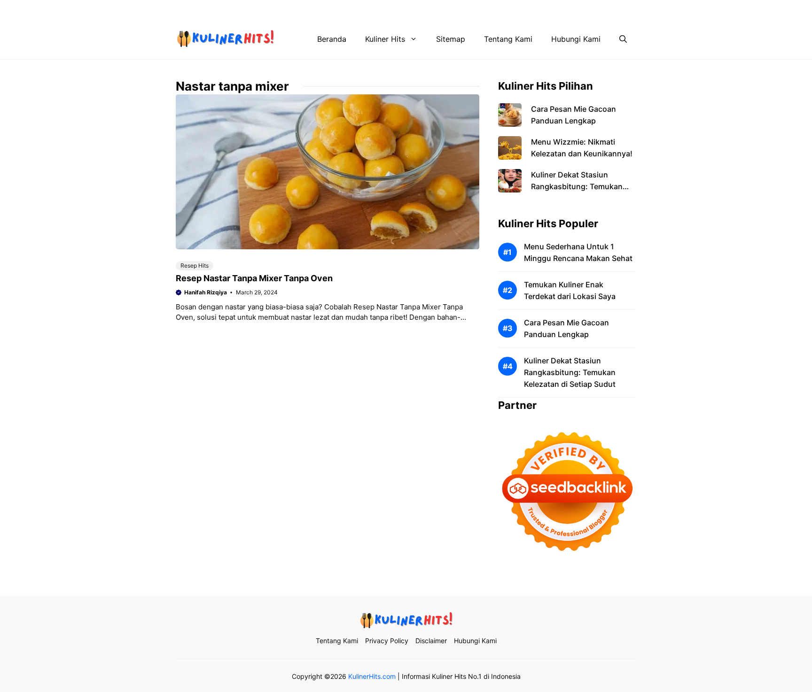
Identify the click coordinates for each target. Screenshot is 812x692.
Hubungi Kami (597, 9)
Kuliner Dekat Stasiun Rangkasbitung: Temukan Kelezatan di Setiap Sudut (577, 186)
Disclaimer (543, 9)
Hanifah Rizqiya (205, 292)
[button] (623, 39)
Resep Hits (194, 265)
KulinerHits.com (372, 676)
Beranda (331, 39)
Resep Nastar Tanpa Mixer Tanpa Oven (254, 278)
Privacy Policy (490, 9)
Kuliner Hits (385, 39)
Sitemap (450, 39)
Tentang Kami (432, 9)
